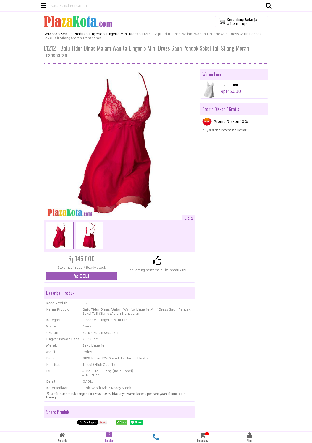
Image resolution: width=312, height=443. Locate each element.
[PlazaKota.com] (78, 21)
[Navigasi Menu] (43, 5)
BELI (83, 276)
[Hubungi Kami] (156, 437)
